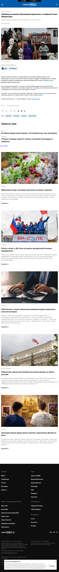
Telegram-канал (48, 80)
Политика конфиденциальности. (9, 552)
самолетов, (42, 93)
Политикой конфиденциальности (38, 568)
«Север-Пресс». (36, 99)
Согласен (52, 566)
